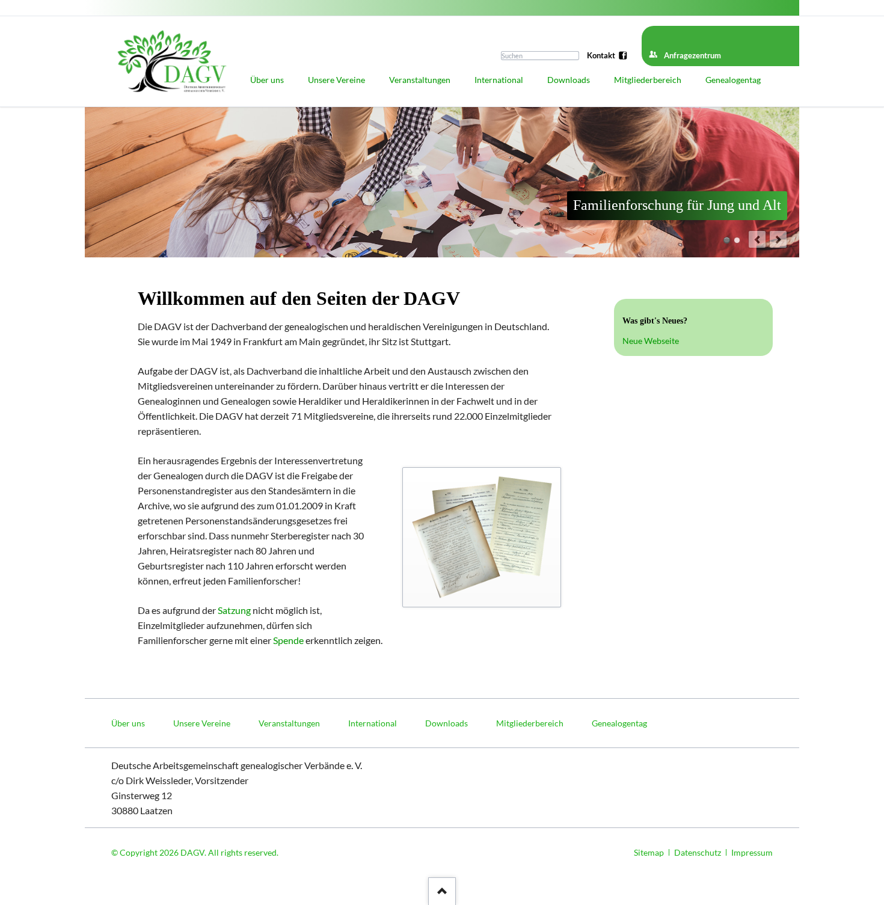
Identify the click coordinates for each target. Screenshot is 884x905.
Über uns (128, 723)
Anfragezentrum (692, 55)
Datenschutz (697, 852)
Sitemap (649, 852)
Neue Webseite (650, 341)
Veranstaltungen (289, 723)
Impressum (752, 852)
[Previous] (757, 239)
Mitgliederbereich (529, 723)
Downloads (446, 723)
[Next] (778, 239)
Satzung (234, 610)
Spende (288, 640)
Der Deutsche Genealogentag (737, 240)
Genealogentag (619, 723)
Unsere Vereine (201, 723)
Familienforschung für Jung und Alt (726, 240)
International (372, 723)
